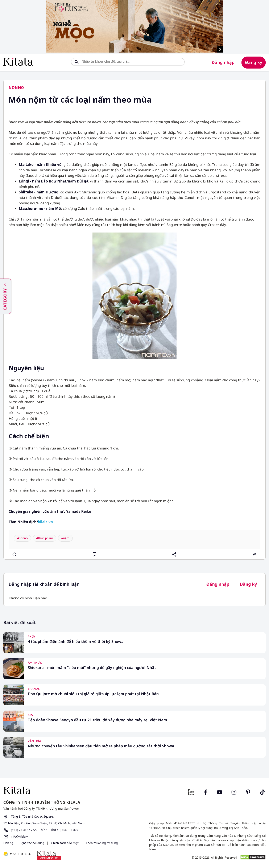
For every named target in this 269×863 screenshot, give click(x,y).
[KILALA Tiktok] (262, 791)
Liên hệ (8, 843)
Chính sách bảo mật (64, 843)
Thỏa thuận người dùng (101, 843)
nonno (16, 87)
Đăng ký (253, 62)
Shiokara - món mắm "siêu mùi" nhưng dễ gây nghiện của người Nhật (92, 667)
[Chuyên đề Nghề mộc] (134, 26)
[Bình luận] (14, 554)
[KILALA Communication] (49, 855)
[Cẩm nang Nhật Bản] (67, 790)
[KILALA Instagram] (234, 791)
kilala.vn (45, 521)
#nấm (65, 538)
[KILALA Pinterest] (248, 791)
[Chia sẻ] (174, 554)
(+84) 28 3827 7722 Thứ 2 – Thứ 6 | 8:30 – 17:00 (44, 830)
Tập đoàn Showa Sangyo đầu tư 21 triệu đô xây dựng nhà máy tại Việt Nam (97, 720)
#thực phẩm (44, 538)
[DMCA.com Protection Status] (253, 857)
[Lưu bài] (94, 554)
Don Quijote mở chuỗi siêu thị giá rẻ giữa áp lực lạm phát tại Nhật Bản (93, 693)
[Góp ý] (254, 554)
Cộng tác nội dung (32, 843)
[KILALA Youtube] (219, 791)
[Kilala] (18, 61)
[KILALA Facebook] (191, 791)
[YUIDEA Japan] (17, 854)
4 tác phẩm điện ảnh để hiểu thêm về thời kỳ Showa (76, 641)
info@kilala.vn (19, 836)
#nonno (22, 538)
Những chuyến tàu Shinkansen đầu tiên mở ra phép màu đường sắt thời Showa (101, 746)
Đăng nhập (223, 62)
